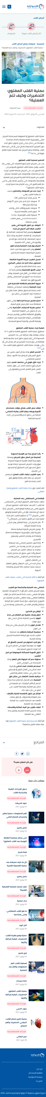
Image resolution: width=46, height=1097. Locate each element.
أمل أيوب (23, 925)
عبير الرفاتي (22, 1036)
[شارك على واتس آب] (28, 754)
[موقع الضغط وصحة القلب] (35, 6)
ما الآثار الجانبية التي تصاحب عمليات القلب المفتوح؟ (24, 578)
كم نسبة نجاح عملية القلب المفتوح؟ (23, 721)
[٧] (42, 607)
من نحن (39, 1069)
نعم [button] (27, 770)
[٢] (29, 152)
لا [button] (18, 770)
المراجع (39, 742)
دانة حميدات (21, 981)
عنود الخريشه (21, 803)
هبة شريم (22, 852)
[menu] (4, 7)
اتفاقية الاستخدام (35, 1073)
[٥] (29, 515)
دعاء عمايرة (22, 901)
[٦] (8, 518)
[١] (30, 152)
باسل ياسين (22, 827)
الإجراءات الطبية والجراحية (33, 107)
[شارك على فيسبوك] (17, 754)
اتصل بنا (39, 1081)
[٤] (31, 515)
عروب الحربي (21, 1008)
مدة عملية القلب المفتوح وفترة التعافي (25, 489)
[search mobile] (9, 7)
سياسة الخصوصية (35, 1077)
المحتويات (40, 127)
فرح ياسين (22, 953)
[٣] (40, 348)
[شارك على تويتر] (22, 754)
